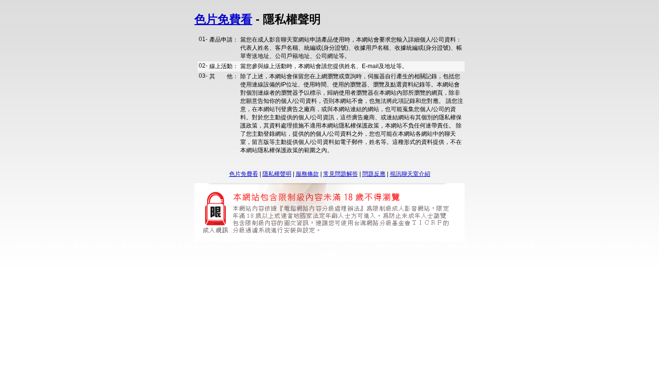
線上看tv (474, 245)
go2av (548, 245)
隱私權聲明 (276, 174)
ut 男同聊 (321, 245)
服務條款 (307, 174)
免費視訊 (386, 245)
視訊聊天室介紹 (410, 174)
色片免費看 (223, 19)
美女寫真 (170, 245)
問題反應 (373, 174)
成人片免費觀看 (252, 245)
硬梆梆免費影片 (423, 245)
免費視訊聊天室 (581, 245)
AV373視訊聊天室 (512, 245)
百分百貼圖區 (22, 245)
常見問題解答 (340, 174)
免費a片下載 (111, 245)
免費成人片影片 (207, 245)
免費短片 (143, 245)
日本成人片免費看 (67, 245)
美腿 (453, 245)
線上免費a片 (621, 245)
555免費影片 (354, 245)
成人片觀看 (290, 245)
